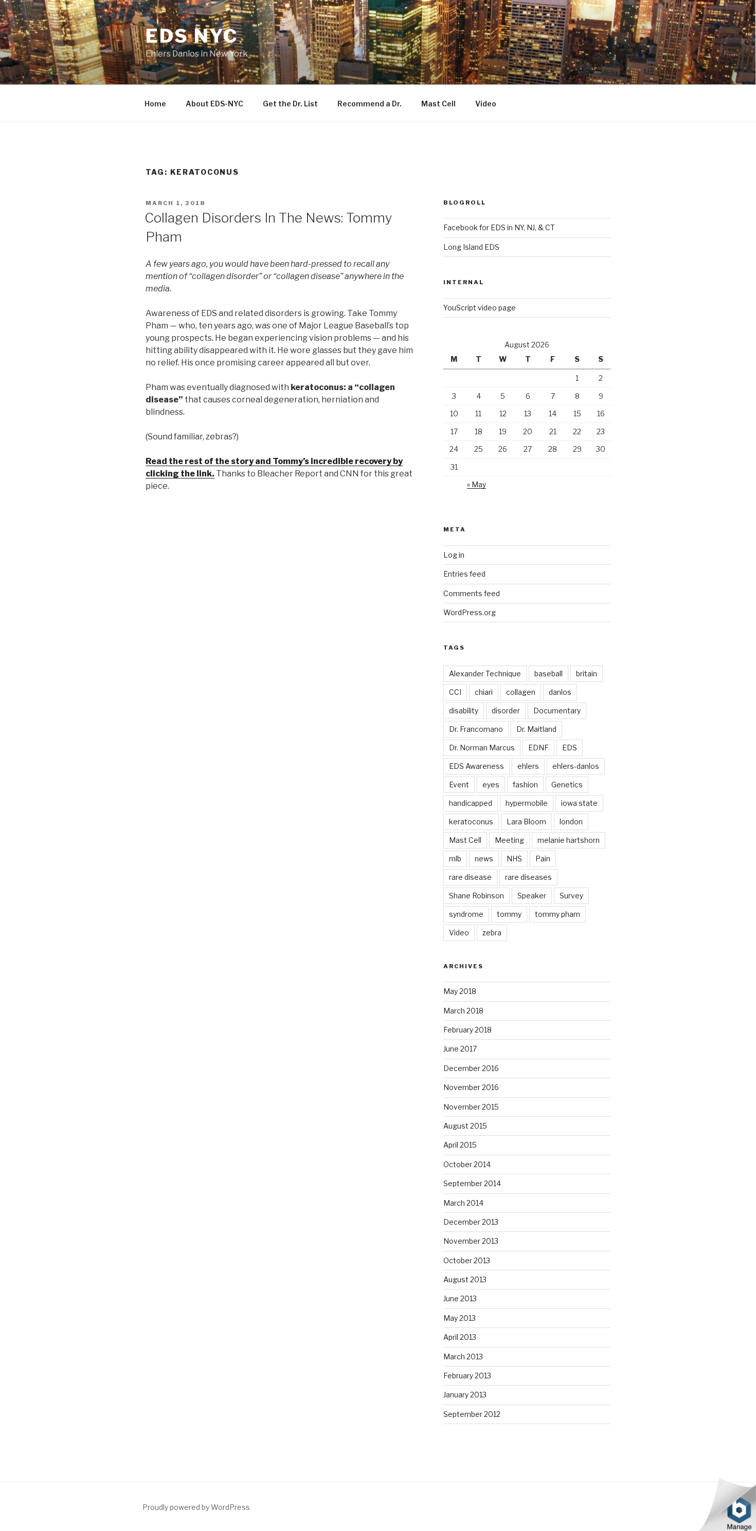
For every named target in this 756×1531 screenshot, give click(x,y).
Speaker (531, 895)
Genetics (567, 784)
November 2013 (470, 1241)
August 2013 (465, 1279)
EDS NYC (192, 36)
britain (586, 673)
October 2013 (466, 1260)
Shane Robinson (476, 895)
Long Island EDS (471, 247)
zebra (491, 932)
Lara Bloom (526, 821)
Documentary (557, 710)
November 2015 (471, 1106)
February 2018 (467, 1029)
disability (463, 710)
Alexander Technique (485, 673)
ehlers (528, 766)
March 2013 (463, 1356)
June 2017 (460, 1048)
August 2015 (465, 1125)
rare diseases (528, 877)
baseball (548, 673)
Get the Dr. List (290, 103)
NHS (514, 858)
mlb (455, 858)
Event (459, 784)
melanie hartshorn (568, 840)
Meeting (509, 840)
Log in (453, 554)
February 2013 (467, 1375)
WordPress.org (469, 612)
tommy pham (557, 914)
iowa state (579, 803)
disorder (506, 710)
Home (155, 103)
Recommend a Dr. (369, 103)
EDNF (538, 747)
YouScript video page (479, 307)
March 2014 (463, 1202)
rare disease (470, 877)
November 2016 (471, 1087)
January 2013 (465, 1394)
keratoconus (471, 821)
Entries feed (464, 573)
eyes (490, 784)
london (571, 821)
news (484, 858)
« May (476, 484)
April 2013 (459, 1337)
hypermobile (527, 803)
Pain (542, 858)
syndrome (466, 914)
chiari (484, 692)
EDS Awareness (476, 766)
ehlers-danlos (575, 766)
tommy (509, 914)
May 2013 (459, 1318)
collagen (520, 692)
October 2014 (467, 1164)
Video (485, 103)
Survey (571, 895)
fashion (525, 784)
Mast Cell (438, 103)
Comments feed (471, 593)
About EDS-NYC (214, 103)
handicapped (470, 803)
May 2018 (459, 991)
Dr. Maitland (536, 729)
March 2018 (463, 1010)
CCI (455, 692)
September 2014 (472, 1183)
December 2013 (470, 1222)
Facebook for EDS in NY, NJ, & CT (499, 227)
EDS (569, 747)
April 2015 (460, 1144)
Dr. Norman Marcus (482, 747)
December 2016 (471, 1068)
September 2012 (471, 1414)
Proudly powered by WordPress (196, 1507)
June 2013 (460, 1298)
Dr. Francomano (476, 729)
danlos (560, 692)
